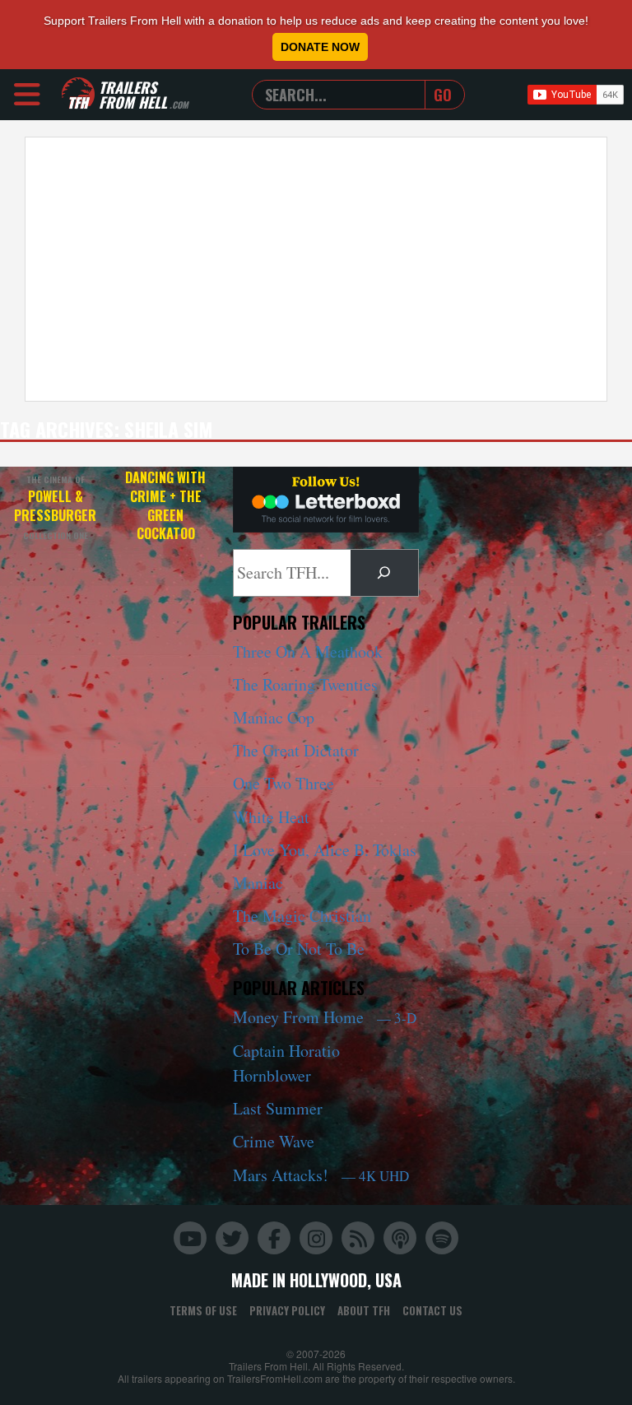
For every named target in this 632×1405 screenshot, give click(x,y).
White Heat (271, 817)
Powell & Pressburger (55, 507)
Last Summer (278, 1108)
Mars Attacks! (321, 1175)
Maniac (258, 883)
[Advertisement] (316, 269)
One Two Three (283, 783)
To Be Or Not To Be (299, 948)
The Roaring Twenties (305, 684)
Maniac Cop (273, 717)
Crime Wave (273, 1141)
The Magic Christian (302, 916)
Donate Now (320, 47)
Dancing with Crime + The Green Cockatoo (165, 505)
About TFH (363, 1310)
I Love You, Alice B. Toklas (324, 850)
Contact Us (432, 1310)
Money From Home (324, 1017)
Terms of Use (203, 1310)
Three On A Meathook (308, 651)
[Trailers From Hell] (78, 94)
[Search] (384, 573)
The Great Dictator (296, 750)
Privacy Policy (287, 1310)
